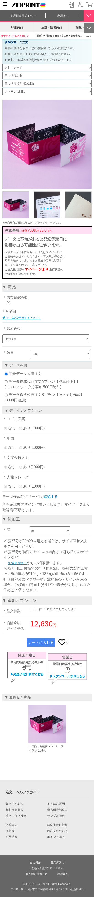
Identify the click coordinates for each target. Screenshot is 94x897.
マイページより (37, 269)
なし (12, 428)
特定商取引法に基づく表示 (47, 868)
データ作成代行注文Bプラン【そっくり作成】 (46, 395)
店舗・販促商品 (51, 27)
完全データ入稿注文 (25, 374)
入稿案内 (12, 825)
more (88, 36)
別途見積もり (17, 563)
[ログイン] (71, 4)
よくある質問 (56, 804)
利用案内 (62, 15)
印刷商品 (17, 27)
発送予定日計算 (57, 825)
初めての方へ (15, 804)
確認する (50, 497)
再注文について (57, 831)
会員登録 (80, 4)
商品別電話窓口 (57, 810)
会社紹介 (35, 862)
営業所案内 (57, 862)
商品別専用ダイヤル (22, 15)
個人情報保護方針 (36, 874)
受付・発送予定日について (21, 318)
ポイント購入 (56, 837)
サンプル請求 (56, 816)
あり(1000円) (34, 428)
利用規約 (62, 874)
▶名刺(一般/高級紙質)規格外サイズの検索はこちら (39, 60)
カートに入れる (41, 642)
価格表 (10, 831)
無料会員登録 (15, 810)
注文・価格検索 (16, 816)
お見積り (12, 837)
